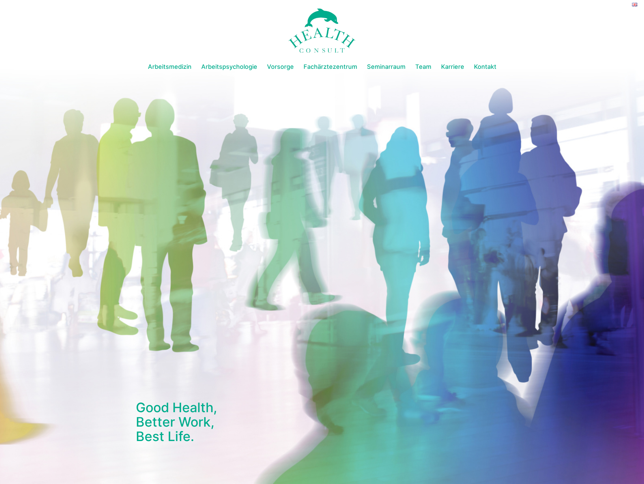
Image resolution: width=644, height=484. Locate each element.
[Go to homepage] (322, 30)
